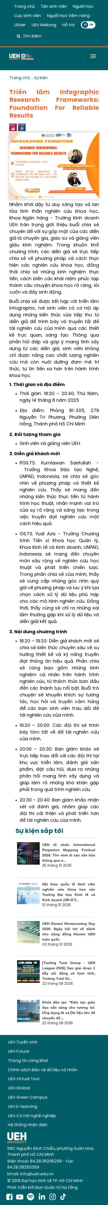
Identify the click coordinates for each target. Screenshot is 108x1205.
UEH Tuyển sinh (23, 1042)
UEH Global (19, 1088)
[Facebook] (9, 1197)
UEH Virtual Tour (24, 1079)
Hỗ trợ (68, 25)
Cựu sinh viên (27, 16)
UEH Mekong (44, 25)
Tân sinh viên (54, 6)
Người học (83, 6)
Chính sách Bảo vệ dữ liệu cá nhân (42, 1070)
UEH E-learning (22, 1107)
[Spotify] (31, 1197)
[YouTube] (19, 1197)
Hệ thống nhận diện (27, 1125)
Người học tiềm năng (68, 16)
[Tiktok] (63, 1197)
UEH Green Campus (27, 1097)
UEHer (20, 25)
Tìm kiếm (32, 36)
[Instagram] (53, 1197)
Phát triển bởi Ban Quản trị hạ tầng (42, 1188)
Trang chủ (24, 6)
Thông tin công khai (28, 1061)
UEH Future (18, 1051)
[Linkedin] (43, 1197)
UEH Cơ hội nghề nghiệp (32, 1116)
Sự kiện (41, 78)
